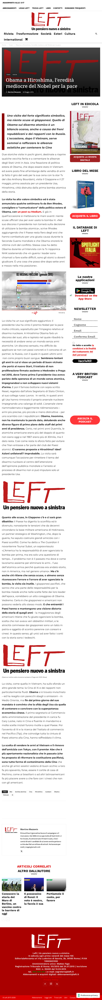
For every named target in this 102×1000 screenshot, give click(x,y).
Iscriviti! (85, 361)
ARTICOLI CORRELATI (34, 866)
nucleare (48, 792)
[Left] (51, 21)
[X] (30, 104)
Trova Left (37, 8)
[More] (47, 104)
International (13, 39)
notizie (15, 74)
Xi (12, 795)
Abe (11, 792)
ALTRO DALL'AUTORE (34, 871)
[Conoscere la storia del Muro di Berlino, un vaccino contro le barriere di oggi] (11, 884)
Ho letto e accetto (84, 350)
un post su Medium (29, 211)
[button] (96, 34)
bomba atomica (20, 792)
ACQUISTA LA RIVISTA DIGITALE (85, 158)
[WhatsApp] (38, 104)
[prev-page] (3, 919)
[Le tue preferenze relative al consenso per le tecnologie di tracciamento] (88, 995)
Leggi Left (24, 8)
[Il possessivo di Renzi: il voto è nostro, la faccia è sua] (34, 884)
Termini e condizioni (51, 977)
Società (46, 33)
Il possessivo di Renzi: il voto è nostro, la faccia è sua (33, 898)
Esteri (58, 33)
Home (4, 45)
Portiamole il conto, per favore (55, 897)
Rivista (9, 33)
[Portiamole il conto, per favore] (56, 884)
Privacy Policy (51, 979)
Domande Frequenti (75, 8)
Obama (56, 792)
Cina (30, 792)
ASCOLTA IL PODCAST (85, 420)
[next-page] (7, 919)
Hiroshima (38, 792)
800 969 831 (38, 971)
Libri (48, 8)
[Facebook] (21, 104)
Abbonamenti (9, 8)
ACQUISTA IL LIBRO (85, 216)
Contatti (57, 8)
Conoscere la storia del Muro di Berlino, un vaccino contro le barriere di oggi (11, 903)
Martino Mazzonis (14, 92)
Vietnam (6, 795)
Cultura (70, 33)
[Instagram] (51, 984)
